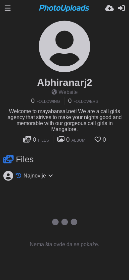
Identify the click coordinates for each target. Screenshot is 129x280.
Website (68, 92)
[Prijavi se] (121, 8)
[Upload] (109, 8)
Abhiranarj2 (64, 82)
